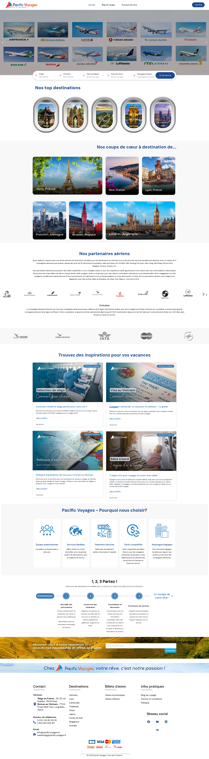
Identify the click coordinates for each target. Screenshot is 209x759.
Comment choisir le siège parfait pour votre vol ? (61, 403)
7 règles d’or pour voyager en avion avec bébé (133, 472)
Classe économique (115, 692)
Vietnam (73, 692)
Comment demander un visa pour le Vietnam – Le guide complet (138, 404)
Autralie (73, 722)
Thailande (74, 703)
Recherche (166, 75)
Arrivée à (67, 74)
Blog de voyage (108, 5)
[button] (2, 42)
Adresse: (37, 692)
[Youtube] (157, 719)
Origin (41, 74)
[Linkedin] (166, 719)
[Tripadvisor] (157, 727)
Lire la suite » (42, 415)
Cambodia (74, 699)
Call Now (198, 5)
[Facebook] (149, 719)
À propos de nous (129, 5)
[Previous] (5, 294)
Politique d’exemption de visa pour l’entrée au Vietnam (64, 472)
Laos (71, 696)
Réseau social (157, 711)
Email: (36, 726)
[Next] (203, 294)
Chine (72, 707)
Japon (72, 711)
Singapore (74, 718)
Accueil (91, 5)
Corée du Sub (76, 715)
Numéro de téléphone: (44, 714)
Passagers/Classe (144, 74)
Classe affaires (112, 696)
